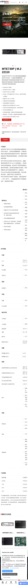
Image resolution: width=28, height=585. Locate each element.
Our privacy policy (14, 567)
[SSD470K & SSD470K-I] (20, 524)
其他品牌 (9, 124)
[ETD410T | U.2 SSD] (7, 541)
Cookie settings (6, 577)
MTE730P (4, 127)
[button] (3, 33)
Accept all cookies (7, 571)
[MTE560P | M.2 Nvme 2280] (7, 524)
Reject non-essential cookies (9, 574)
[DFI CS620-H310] (20, 541)
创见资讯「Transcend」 (12, 125)
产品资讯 (5, 139)
